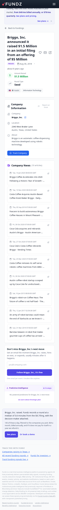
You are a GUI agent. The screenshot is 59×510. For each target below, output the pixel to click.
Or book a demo (27, 434)
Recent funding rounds (10, 503)
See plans (11, 434)
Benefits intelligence (9, 506)
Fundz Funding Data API (46, 496)
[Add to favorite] (40, 52)
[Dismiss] (51, 21)
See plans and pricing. (26, 16)
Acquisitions (37, 506)
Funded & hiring (27, 503)
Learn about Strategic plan (30, 400)
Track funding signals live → (15, 459)
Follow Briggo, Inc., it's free (30, 372)
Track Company (20, 153)
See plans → (43, 21)
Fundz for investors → (41, 455)
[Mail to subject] (45, 52)
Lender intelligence (42, 503)
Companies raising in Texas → (16, 451)
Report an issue (46, 106)
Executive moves (25, 506)
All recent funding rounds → (15, 455)
